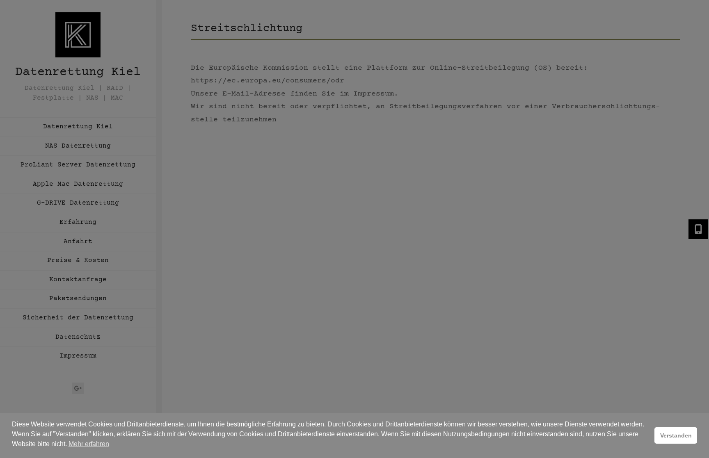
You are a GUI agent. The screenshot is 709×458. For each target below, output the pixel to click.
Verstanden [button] (676, 435)
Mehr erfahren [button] (89, 443)
